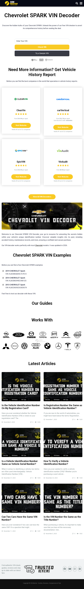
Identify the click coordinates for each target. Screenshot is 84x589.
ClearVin (21, 110)
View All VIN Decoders (42, 197)
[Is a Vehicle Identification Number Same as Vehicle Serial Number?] (21, 442)
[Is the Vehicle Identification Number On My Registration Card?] (21, 386)
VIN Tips (23, 399)
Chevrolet (39, 245)
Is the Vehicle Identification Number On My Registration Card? (21, 407)
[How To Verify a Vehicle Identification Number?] (63, 442)
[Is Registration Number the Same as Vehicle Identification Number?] (63, 386)
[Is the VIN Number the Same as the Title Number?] (63, 498)
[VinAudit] (63, 156)
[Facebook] (65, 569)
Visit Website (21, 125)
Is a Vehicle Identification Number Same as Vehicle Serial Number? (20, 462)
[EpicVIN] (21, 156)
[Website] (80, 569)
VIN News (15, 399)
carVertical (63, 110)
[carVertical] (63, 105)
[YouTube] (70, 569)
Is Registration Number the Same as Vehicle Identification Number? (63, 407)
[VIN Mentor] (11, 3)
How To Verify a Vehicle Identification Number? (56, 462)
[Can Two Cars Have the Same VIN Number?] (21, 498)
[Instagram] (75, 569)
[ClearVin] (21, 105)
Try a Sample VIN (42, 53)
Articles (5, 399)
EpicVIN (21, 161)
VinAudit (63, 161)
